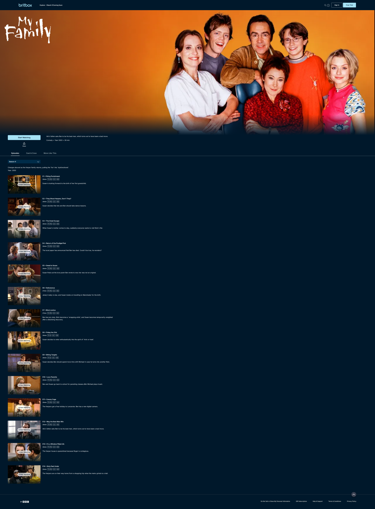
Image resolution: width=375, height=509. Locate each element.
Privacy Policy (351, 501)
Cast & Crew (31, 153)
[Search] (325, 5)
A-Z (51, 5)
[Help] (328, 5)
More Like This (50, 153)
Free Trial (349, 5)
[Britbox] (25, 5)
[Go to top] (353, 494)
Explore (42, 5)
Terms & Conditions (334, 501)
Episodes (15, 153)
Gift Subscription (301, 501)
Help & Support (318, 501)
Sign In (336, 5)
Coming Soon (57, 5)
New (48, 5)
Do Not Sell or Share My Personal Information (275, 501)
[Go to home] (25, 502)
